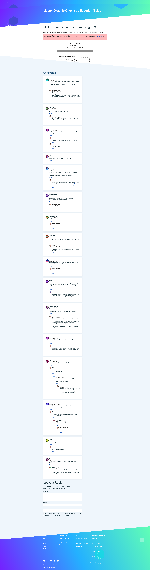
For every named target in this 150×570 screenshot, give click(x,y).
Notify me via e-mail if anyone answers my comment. (56, 515)
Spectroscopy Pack (96, 551)
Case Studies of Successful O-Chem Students (66, 541)
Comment (46, 491)
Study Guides (53, 2)
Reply (50, 87)
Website (65, 508)
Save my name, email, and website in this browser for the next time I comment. (63, 513)
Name (45, 502)
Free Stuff (79, 2)
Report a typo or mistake (81, 541)
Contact (45, 548)
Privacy (45, 543)
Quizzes (74, 2)
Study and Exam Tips (64, 538)
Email (45, 508)
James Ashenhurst (56, 90)
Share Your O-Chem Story (82, 543)
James (53, 245)
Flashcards (94, 548)
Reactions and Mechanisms (64, 2)
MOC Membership (88, 2)
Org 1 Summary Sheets (97, 543)
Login (146, 2)
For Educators (79, 546)
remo (50, 337)
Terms (44, 546)
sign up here (99, 36)
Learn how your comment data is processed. (68, 522)
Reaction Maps (95, 556)
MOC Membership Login (81, 538)
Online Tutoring (95, 538)
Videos (61, 544)
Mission (45, 541)
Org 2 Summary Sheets (97, 546)
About (44, 538)
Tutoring (140, 2)
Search (134, 2)
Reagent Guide (95, 554)
